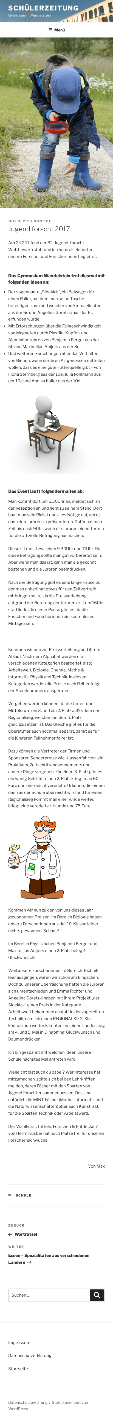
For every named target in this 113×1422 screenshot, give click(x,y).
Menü (59, 30)
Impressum (19, 1342)
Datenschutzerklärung (30, 1355)
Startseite (18, 1368)
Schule (24, 1195)
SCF (47, 221)
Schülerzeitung (43, 8)
